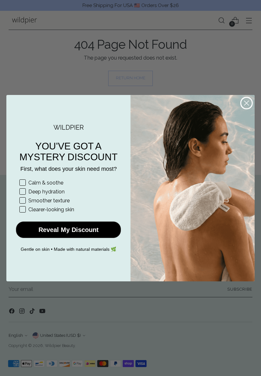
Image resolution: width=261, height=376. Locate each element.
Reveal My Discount (69, 229)
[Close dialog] (246, 103)
